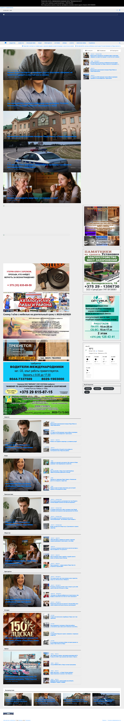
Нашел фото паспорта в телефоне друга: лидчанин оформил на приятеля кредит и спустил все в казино (39, 73)
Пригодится (48, 43)
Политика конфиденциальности (114, 720)
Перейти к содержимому (6, 7)
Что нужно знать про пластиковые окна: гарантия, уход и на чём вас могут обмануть (63, 579)
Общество (12, 43)
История (57, 43)
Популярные (102, 50)
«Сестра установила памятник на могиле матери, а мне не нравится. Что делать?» (64, 549)
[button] (119, 43)
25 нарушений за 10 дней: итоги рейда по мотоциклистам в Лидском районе (61, 450)
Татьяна (18, 77)
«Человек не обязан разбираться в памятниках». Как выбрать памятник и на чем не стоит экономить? (64, 596)
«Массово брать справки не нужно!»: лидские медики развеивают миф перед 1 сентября (62, 540)
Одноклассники (108, 388)
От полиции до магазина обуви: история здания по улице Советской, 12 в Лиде (64, 643)
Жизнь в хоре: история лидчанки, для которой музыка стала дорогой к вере (62, 488)
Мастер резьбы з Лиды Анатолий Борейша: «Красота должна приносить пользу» (62, 471)
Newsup (20, 720)
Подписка (92, 43)
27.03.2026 (9, 642)
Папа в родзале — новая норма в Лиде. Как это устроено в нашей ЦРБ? (62, 565)
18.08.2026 (11, 200)
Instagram (97, 388)
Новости (21, 43)
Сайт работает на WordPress (9, 720)
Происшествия (30, 43)
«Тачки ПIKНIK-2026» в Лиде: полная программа (63, 664)
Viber (87, 392)
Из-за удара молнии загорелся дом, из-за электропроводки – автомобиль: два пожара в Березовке (62, 519)
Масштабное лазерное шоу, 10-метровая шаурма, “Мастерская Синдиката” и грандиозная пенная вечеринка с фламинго (21, 680)
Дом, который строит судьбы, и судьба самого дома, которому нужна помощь (62, 557)
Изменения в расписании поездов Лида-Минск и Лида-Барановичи (42, 136)
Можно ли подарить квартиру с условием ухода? (32, 198)
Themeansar (27, 720)
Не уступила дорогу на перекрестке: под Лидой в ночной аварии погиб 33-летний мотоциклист (63, 501)
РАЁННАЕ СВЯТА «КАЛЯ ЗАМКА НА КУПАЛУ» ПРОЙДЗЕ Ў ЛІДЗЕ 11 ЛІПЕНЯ (62, 681)
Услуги (71, 43)
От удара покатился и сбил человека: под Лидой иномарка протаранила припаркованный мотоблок (64, 510)
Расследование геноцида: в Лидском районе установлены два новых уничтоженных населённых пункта (64, 627)
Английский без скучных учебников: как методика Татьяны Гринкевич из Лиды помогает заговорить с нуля (37, 104)
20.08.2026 (11, 77)
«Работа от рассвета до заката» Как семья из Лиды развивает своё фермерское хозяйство (64, 463)
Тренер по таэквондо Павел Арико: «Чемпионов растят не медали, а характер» (63, 480)
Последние (89, 50)
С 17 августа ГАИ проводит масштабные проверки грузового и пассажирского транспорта (39, 165)
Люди (40, 43)
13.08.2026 (9, 681)
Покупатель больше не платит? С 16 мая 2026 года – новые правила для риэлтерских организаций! (64, 604)
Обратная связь (81, 43)
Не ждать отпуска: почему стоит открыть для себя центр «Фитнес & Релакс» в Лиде (64, 587)
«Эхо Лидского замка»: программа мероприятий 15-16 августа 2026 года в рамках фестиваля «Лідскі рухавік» (64, 657)
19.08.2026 (11, 169)
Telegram (88, 388)
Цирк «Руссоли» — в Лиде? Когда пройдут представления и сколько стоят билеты (61, 673)
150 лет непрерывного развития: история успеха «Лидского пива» (22, 639)
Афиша (65, 43)
